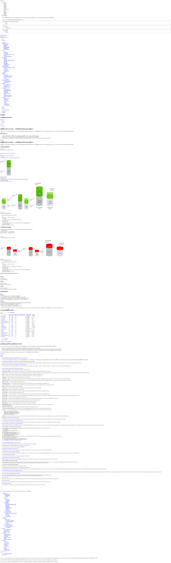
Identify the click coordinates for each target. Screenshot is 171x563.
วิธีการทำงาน (6, 74)
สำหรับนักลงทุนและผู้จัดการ (8, 75)
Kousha (2, 330)
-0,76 (12, 331)
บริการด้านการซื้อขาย (5, 66)
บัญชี (3, 39)
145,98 (12, 327)
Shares (5, 94)
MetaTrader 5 (6, 45)
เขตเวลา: (4, 19)
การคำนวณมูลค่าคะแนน (8, 56)
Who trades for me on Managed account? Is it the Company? (10, 417)
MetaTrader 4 (6, 44)
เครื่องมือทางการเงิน (7, 93)
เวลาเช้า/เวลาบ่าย (8, 28)
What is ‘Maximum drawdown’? (6, 483)
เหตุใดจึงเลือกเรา (6, 549)
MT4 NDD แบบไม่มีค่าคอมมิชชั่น (9, 60)
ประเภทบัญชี (4, 57)
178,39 (12, 317)
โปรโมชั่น (5, 68)
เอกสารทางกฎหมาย (7, 105)
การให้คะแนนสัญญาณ (7, 81)
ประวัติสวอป (8, 509)
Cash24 (2, 318)
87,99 (12, 321)
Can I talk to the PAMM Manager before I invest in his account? (11, 442)
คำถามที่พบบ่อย (6, 79)
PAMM (3, 73)
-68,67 (12, 335)
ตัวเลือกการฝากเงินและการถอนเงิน (9, 67)
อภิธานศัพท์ (6, 69)
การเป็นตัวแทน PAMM (9, 521)
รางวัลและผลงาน (6, 100)
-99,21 (12, 318)
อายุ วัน (10, 314)
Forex (5, 51)
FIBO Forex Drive (6, 49)
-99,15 (12, 322)
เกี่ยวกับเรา (4, 97)
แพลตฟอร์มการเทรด (5, 43)
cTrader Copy (6, 48)
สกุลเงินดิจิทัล (6, 53)
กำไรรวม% (13, 314)
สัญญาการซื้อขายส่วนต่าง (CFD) (9, 54)
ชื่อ (4, 314)
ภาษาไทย (3, 2)
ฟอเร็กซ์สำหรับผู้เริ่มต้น (7, 96)
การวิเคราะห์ (4, 532)
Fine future (2, 336)
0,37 (11, 336)
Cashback (5, 71)
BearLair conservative (4, 322)
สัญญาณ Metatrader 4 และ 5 (6, 80)
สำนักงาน (7, 542)
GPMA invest (3, 327)
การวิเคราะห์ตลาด (7, 89)
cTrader (5, 46)
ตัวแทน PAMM (6, 85)
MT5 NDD (7, 506)
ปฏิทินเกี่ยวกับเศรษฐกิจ (7, 90)
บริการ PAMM (4, 554)
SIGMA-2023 (3, 326)
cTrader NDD (6, 63)
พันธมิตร (3, 83)
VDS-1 (2, 323)
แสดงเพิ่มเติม (2, 341)
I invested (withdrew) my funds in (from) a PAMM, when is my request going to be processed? (15, 467)
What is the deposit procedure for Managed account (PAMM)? (11, 457)
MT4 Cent (5, 59)
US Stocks (5, 55)
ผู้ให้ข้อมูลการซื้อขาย (7, 531)
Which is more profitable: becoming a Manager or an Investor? (11, 473)
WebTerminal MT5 (6, 47)
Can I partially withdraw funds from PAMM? (8, 454)
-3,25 (12, 323)
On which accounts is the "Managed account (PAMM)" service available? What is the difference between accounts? (18, 361)
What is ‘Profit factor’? (5, 477)
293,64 (12, 326)
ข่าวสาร (5, 101)
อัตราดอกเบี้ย (6, 92)
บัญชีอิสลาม (6, 65)
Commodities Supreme (4, 335)
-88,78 (12, 332)
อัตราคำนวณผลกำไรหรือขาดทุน (20, 314)
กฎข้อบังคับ (6, 99)
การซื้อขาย (4, 42)
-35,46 (12, 330)
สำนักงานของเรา (6, 98)
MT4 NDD (5, 58)
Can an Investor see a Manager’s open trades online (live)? (10, 448)
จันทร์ (7, 31)
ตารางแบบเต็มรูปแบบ (8, 341)
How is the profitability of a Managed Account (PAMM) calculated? (11, 426)
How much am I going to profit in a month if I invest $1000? (10, 451)
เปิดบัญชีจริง (2, 119)
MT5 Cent (5, 62)
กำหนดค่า (2, 313)
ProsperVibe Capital (4, 332)
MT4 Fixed (5, 61)
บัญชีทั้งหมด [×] (12, 312)
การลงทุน (3, 72)
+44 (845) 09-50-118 (3, 35)
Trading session (6, 91)
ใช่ (6, 22)
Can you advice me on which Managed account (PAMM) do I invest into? (12, 420)
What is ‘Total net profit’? (5, 480)
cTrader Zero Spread (7, 64)
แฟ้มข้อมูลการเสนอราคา (8, 95)
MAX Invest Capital (4, 321)
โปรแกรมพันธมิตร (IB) (7, 84)
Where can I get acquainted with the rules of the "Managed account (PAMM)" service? (14, 364)
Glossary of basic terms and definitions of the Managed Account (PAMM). (12, 368)
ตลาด (3, 50)
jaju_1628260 (3, 317)
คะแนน (3, 122)
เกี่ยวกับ (3, 121)
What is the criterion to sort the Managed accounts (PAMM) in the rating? (12, 423)
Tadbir (2, 331)
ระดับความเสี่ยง (28, 314)
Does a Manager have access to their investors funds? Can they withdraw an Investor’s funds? (15, 445)
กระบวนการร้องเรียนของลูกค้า (7, 553)
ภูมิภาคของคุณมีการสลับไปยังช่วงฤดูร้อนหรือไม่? (10, 21)
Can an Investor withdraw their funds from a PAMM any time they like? (12, 470)
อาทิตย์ (7, 32)
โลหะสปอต (5, 52)
